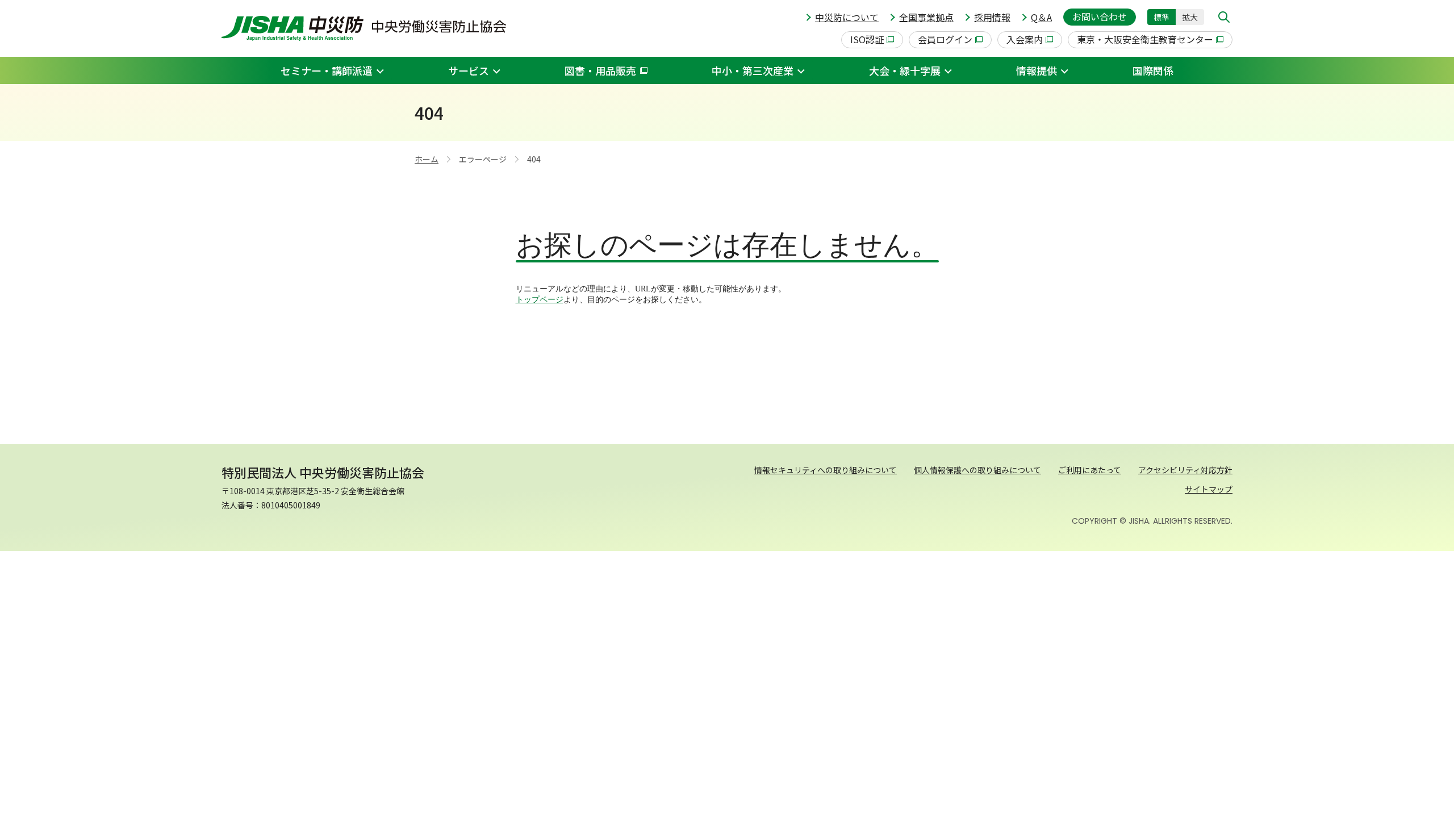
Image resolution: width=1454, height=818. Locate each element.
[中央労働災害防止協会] (364, 28)
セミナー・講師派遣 (327, 70)
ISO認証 (867, 39)
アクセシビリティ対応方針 (1185, 469)
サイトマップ (1208, 489)
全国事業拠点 (926, 17)
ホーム (426, 159)
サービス (468, 70)
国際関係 (1153, 70)
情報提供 (1036, 70)
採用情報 (992, 17)
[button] (1223, 17)
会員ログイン (945, 39)
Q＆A (1041, 17)
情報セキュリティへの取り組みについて (825, 469)
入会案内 (1024, 39)
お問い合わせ (1099, 16)
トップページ (539, 299)
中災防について (847, 17)
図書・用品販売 (600, 70)
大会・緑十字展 (905, 70)
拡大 (1190, 17)
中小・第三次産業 (752, 70)
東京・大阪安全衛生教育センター (1145, 39)
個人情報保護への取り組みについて (977, 469)
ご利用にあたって (1089, 469)
